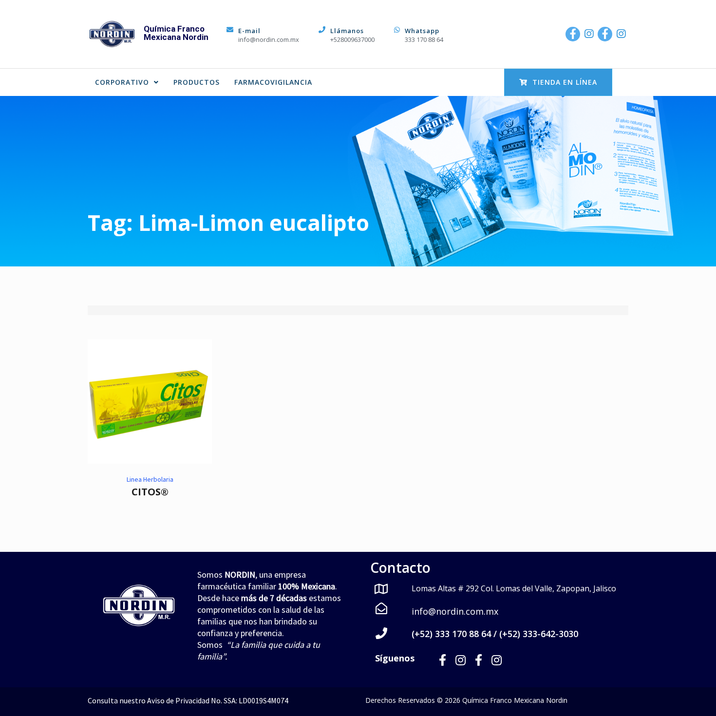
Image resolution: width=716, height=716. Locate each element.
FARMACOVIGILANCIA (273, 82)
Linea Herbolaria (150, 479)
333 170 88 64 (424, 39)
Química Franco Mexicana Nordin (176, 33)
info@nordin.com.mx (268, 39)
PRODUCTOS (196, 82)
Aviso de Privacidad (178, 700)
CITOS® (150, 491)
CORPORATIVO (122, 82)
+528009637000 (352, 39)
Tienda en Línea (564, 82)
